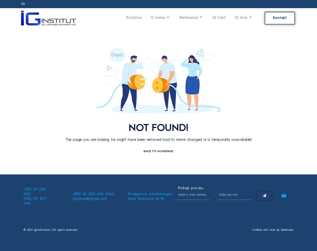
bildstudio (287, 230)
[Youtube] (284, 196)
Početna (133, 18)
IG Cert (219, 18)
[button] (280, 18)
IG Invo (241, 18)
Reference (189, 18)
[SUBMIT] (264, 196)
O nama (158, 18)
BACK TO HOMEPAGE (158, 151)
